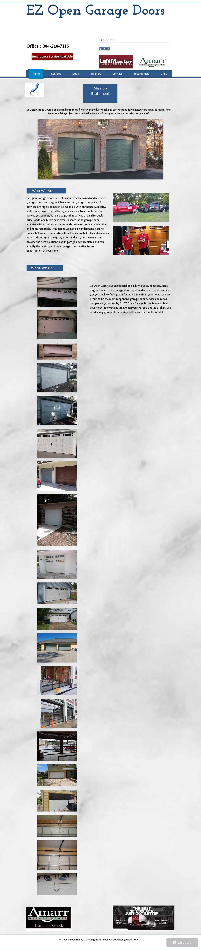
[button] (141, 207)
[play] (155, 176)
